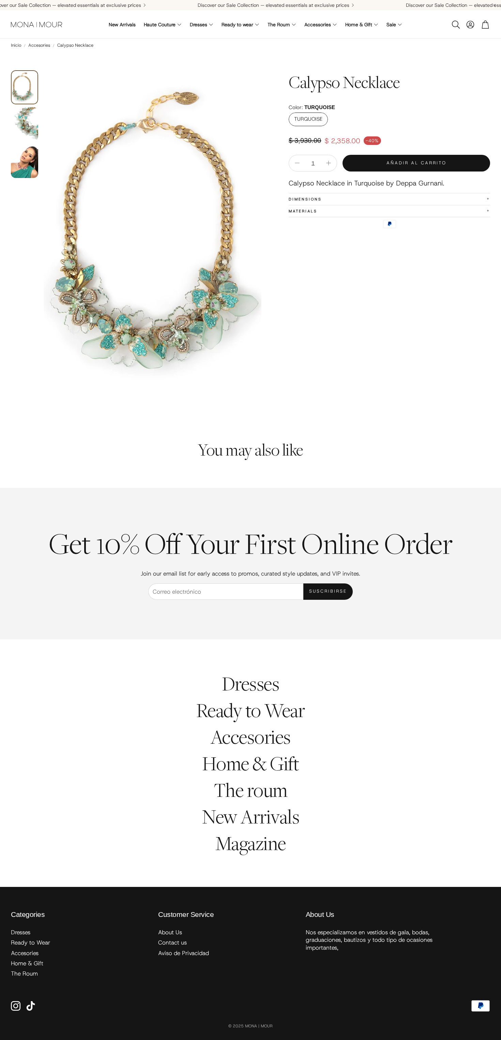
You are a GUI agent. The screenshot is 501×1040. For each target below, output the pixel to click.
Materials (389, 210)
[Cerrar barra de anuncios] (494, 5)
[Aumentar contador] (328, 163)
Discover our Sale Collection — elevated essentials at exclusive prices (273, 5)
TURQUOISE (308, 119)
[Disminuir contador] (297, 163)
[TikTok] (30, 1006)
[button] (455, 24)
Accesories (39, 45)
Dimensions (389, 199)
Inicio (16, 45)
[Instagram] (15, 1006)
